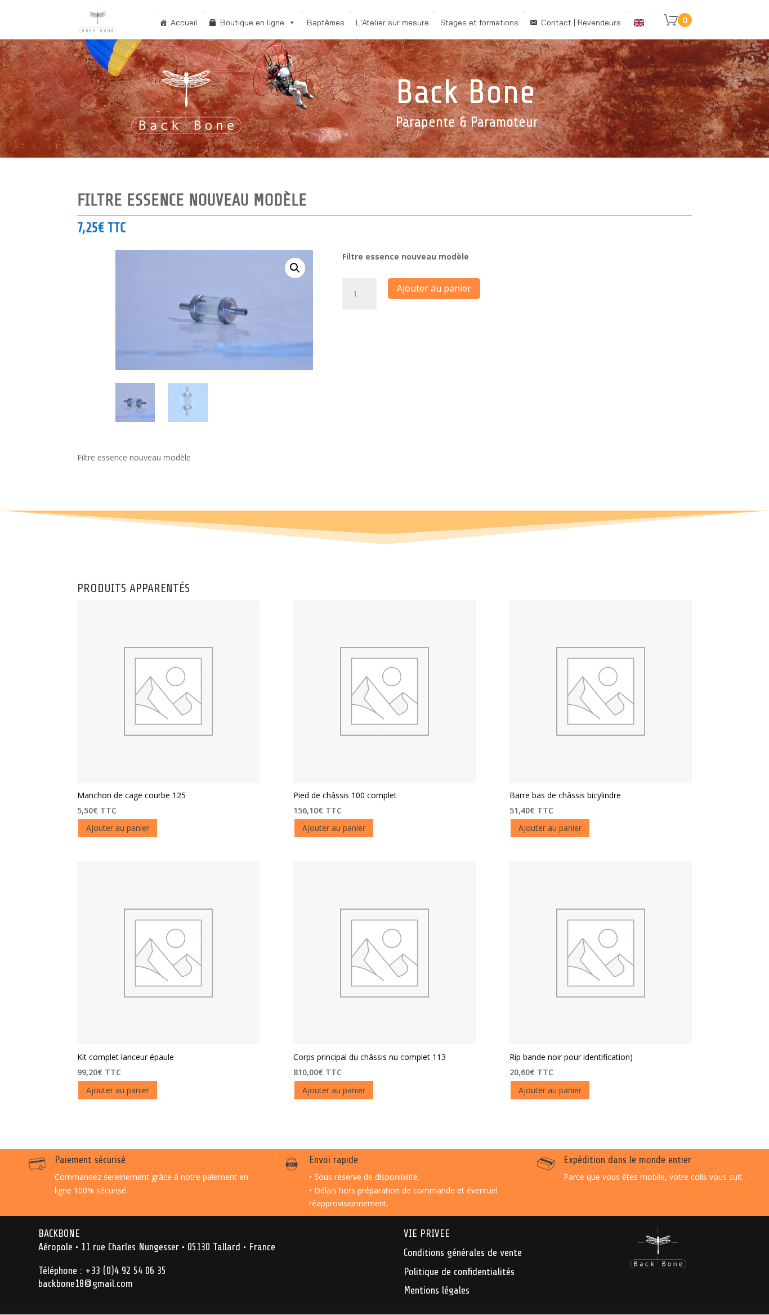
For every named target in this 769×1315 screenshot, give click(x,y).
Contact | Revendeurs (581, 22)
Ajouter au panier (434, 288)
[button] (295, 268)
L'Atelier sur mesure (392, 22)
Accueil (184, 22)
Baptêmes (326, 22)
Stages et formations (479, 22)
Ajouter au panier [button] (117, 827)
